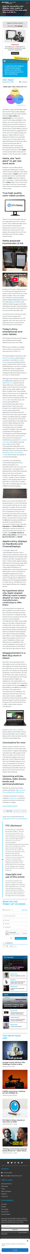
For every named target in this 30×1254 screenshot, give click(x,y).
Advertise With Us (6, 1184)
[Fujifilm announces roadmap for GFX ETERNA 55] (15, 1079)
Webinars (4, 1194)
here (19, 360)
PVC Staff (12, 1066)
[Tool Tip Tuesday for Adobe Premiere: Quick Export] (6, 1019)
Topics (3, 1189)
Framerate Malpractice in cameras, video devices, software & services (17, 1014)
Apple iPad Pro (7, 383)
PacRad (3, 1206)
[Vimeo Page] (22, 1163)
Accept (15, 1250)
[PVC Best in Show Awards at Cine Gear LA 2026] (15, 1108)
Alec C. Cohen (13, 1124)
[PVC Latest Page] (25, 995)
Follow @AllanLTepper (10, 806)
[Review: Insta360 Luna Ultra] (6, 974)
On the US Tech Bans (16, 1026)
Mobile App (4, 1186)
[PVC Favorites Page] (25, 957)
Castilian (5, 477)
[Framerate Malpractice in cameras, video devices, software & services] (6, 1012)
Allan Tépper (8, 80)
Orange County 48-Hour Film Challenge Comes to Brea (13, 1063)
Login (25, 910)
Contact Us (4, 1196)
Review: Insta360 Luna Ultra (17, 975)
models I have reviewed (15, 730)
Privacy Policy (4, 1233)
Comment (24, 82)
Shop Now (15, 53)
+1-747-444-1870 (7, 1173)
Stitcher (24, 818)
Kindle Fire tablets (8, 358)
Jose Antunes (13, 1095)
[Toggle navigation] (27, 2)
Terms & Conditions (23, 1232)
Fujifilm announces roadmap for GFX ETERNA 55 (13, 1092)
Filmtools (4, 1204)
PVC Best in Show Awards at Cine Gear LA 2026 (13, 1121)
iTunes (17, 818)
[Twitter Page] (11, 1163)
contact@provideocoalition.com (12, 1176)
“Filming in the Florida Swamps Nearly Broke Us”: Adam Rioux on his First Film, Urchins (14, 1150)
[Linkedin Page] (18, 1163)
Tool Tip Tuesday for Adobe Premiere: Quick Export (17, 1020)
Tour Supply (4, 1209)
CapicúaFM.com (8, 818)
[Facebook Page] (8, 1163)
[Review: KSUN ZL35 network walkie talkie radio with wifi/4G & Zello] (6, 981)
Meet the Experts (6, 1191)
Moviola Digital (5, 1214)
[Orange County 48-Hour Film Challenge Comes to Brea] (15, 1050)
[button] (27, 1241)
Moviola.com (5, 1211)
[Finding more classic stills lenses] (6, 988)
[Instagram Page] (15, 1163)
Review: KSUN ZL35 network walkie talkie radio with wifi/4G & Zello (17, 983)
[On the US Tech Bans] (6, 1025)
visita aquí (13, 798)
